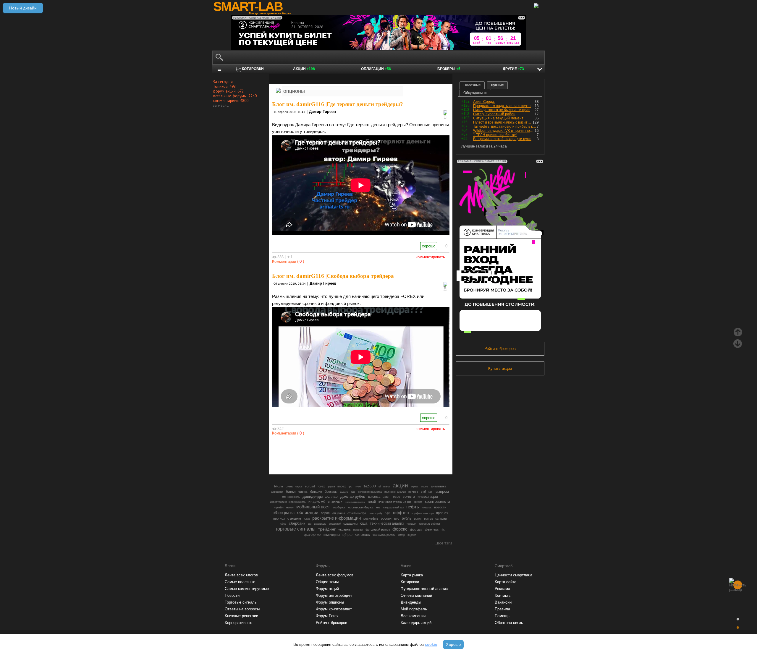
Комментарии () (288, 261)
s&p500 (369, 486)
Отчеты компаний (416, 595)
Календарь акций (416, 622)
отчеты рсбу (375, 513)
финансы (358, 529)
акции (400, 485)
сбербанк (297, 523)
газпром (442, 491)
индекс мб (316, 501)
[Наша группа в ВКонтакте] (370, 453)
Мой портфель (414, 609)
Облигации (376, 69)
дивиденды (313, 496)
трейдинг (327, 529)
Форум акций (327, 588)
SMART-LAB (247, 6)
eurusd (310, 486)
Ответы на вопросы (242, 609)
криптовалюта (437, 501)
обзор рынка (284, 512)
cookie (431, 644)
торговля (411, 524)
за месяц (221, 105)
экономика (362, 534)
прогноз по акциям (287, 518)
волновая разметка (370, 491)
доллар (331, 497)
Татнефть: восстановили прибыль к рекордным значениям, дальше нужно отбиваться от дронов (505, 126)
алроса (414, 486)
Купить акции (500, 368)
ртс (396, 518)
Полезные (472, 85)
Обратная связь (509, 622)
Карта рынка (412, 575)
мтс (378, 507)
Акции (304, 69)
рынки (417, 518)
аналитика (438, 486)
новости (440, 507)
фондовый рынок (377, 529)
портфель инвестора (423, 513)
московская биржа (360, 507)
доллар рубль (352, 497)
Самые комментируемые (247, 588)
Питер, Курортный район (494, 114)
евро (396, 496)
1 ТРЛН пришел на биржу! (495, 135)
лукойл (279, 507)
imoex (341, 486)
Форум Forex (327, 616)
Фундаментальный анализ (424, 588)
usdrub (386, 486)
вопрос (413, 491)
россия (386, 518)
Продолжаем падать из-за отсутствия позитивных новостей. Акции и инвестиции (504, 106)
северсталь (320, 523)
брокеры (331, 491)
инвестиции (428, 496)
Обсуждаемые (475, 93)
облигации (307, 512)
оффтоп (401, 512)
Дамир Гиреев (322, 111)
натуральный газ (393, 507)
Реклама (502, 588)
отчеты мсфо (356, 513)
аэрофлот (277, 491)
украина (344, 529)
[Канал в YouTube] (390, 453)
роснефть (370, 518)
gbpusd (331, 486)
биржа (303, 491)
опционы (338, 513)
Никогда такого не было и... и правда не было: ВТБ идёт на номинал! (504, 110)
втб (423, 491)
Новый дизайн (23, 8)
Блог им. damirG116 (298, 104)
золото (409, 496)
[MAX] (350, 453)
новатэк (426, 507)
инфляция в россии (355, 502)
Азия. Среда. (484, 102)
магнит (290, 507)
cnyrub (298, 486)
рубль (406, 518)
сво (309, 524)
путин (307, 518)
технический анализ (387, 523)
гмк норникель (291, 496)
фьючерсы (331, 534)
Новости (232, 595)
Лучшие (497, 85)
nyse (358, 486)
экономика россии (384, 535)
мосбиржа (339, 507)
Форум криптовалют (334, 609)
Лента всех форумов (334, 575)
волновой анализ (395, 491)
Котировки (410, 582)
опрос (325, 513)
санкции (441, 518)
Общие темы (327, 582)
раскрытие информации (336, 518)
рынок (428, 518)
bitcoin (278, 486)
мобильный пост (313, 506)
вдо (353, 491)
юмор (401, 535)
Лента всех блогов (241, 575)
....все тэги (442, 543)
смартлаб (335, 523)
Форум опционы (330, 602)
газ (430, 491)
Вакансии (503, 602)
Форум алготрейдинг (334, 595)
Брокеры (448, 69)
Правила (502, 609)
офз (387, 513)
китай (372, 501)
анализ (424, 486)
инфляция (335, 501)
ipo (350, 486)
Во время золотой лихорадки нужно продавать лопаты (505, 139)
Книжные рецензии (241, 616)
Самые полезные (240, 582)
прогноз (442, 513)
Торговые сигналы (241, 602)
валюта (344, 491)
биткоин (316, 491)
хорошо (428, 246)
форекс (399, 529)
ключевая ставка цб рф (394, 501)
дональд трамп (379, 496)
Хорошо (453, 644)
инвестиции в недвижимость (288, 501)
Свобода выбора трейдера (360, 276)
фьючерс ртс (312, 535)
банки (291, 491)
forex (321, 486)
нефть (412, 506)
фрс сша (416, 529)
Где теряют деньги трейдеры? (365, 104)
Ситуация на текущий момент (498, 118)
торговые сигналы (295, 528)
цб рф (347, 534)
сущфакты (350, 523)
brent (289, 486)
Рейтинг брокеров (500, 348)
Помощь (502, 616)
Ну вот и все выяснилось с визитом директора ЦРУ (503, 122)
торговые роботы (429, 523)
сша (363, 523)
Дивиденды (411, 602)
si (379, 486)
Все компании (413, 616)
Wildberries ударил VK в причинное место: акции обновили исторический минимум (504, 131)
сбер (283, 523)
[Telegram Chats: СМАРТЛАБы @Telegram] (330, 453)
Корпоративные (238, 622)
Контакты (503, 595)
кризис (418, 501)
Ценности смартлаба (513, 575)
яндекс (411, 535)
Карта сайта (505, 582)
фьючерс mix (435, 529)
